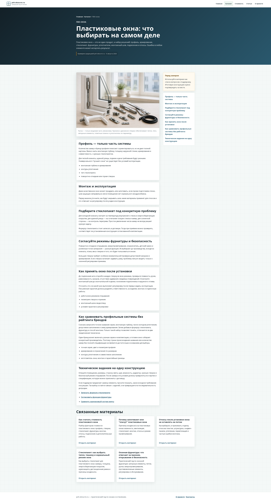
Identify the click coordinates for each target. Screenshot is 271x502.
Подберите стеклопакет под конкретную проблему (177, 109)
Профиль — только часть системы (176, 98)
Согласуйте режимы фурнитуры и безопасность (177, 116)
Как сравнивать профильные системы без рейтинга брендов (178, 131)
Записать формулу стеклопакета (95, 393)
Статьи (249, 4)
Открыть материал (87, 443)
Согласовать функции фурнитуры (96, 397)
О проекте (259, 4)
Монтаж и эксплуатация (176, 103)
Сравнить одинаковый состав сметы (97, 401)
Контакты (190, 497)
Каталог (228, 4)
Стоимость (239, 4)
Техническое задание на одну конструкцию (178, 139)
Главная (219, 4)
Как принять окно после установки (175, 123)
